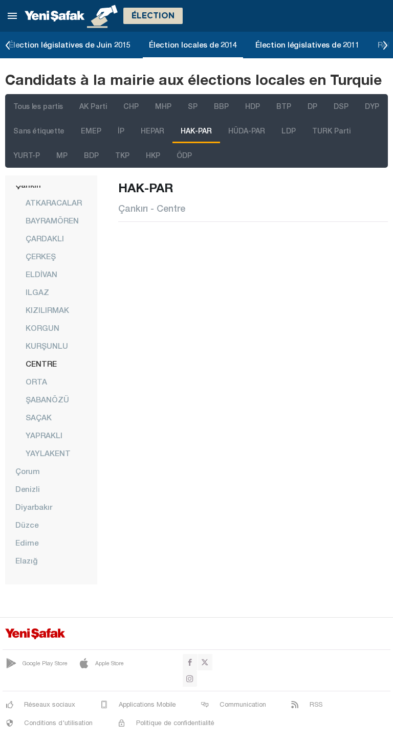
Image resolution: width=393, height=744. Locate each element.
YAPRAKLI (44, 435)
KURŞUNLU (47, 345)
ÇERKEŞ (41, 256)
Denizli (27, 488)
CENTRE (41, 363)
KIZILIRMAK (47, 309)
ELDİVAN (41, 274)
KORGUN (42, 327)
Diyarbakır (33, 506)
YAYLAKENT (48, 453)
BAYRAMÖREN (52, 220)
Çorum (27, 471)
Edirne (26, 542)
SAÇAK (39, 417)
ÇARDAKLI (45, 238)
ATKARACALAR (54, 202)
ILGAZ (37, 292)
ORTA (36, 381)
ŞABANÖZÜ (47, 399)
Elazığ (26, 560)
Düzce (26, 524)
